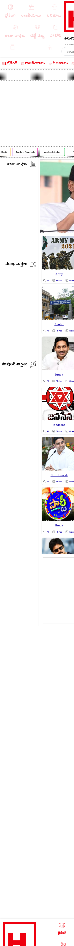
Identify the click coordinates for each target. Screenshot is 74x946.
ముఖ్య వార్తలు (16, 264)
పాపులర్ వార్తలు (14, 364)
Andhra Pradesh (24, 152)
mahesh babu (51, 152)
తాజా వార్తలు (17, 164)
